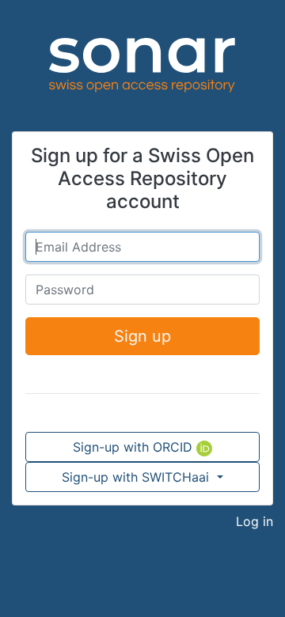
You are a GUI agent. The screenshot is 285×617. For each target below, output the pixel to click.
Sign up (142, 336)
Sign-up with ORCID (134, 447)
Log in (254, 521)
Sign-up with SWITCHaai (137, 477)
